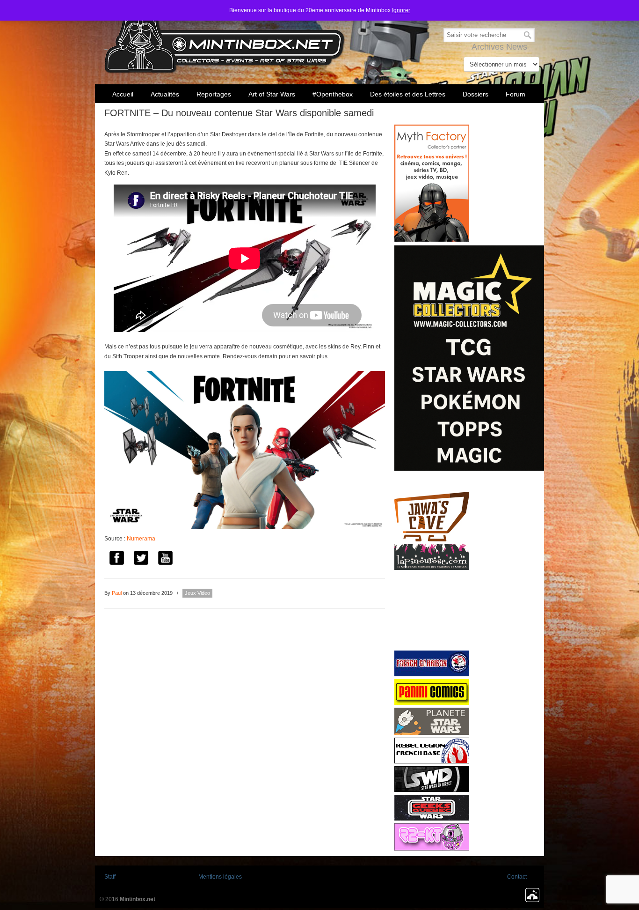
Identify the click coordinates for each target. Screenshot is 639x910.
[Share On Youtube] (165, 559)
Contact (517, 876)
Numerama (141, 538)
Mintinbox (224, 38)
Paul (117, 593)
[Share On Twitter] (140, 559)
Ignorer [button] (401, 10)
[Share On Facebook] (116, 559)
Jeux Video (197, 593)
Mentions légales (220, 876)
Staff (110, 876)
